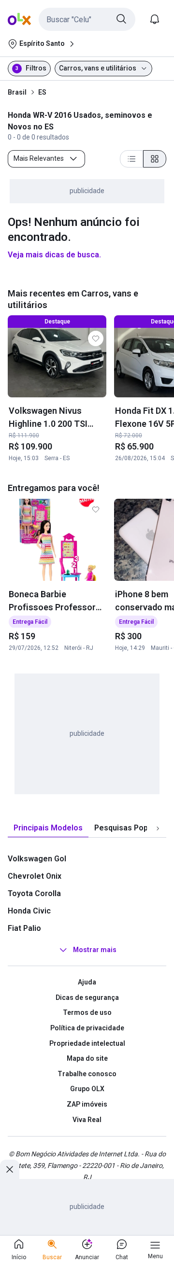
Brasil (17, 92)
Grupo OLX (87, 1089)
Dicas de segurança (87, 997)
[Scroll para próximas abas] (157, 828)
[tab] (48, 828)
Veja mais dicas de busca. (54, 254)
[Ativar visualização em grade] (154, 159)
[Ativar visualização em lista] (131, 159)
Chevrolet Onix (34, 876)
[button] (87, 19)
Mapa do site (87, 1058)
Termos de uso (87, 1012)
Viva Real (87, 1120)
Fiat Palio (24, 928)
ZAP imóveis (87, 1104)
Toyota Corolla (34, 893)
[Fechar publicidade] (9, 1169)
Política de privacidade (87, 1028)
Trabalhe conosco (87, 1074)
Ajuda (87, 982)
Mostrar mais (94, 950)
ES (42, 92)
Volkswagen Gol (37, 858)
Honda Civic (29, 910)
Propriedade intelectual (87, 1043)
